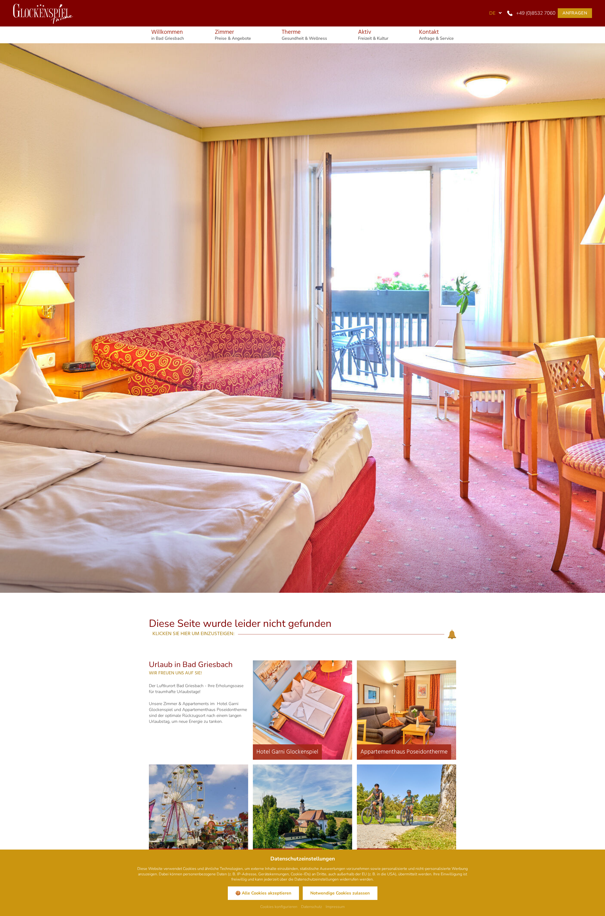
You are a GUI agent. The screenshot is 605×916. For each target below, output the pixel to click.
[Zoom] (302, 318)
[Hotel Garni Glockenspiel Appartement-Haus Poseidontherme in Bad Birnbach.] (41, 12)
